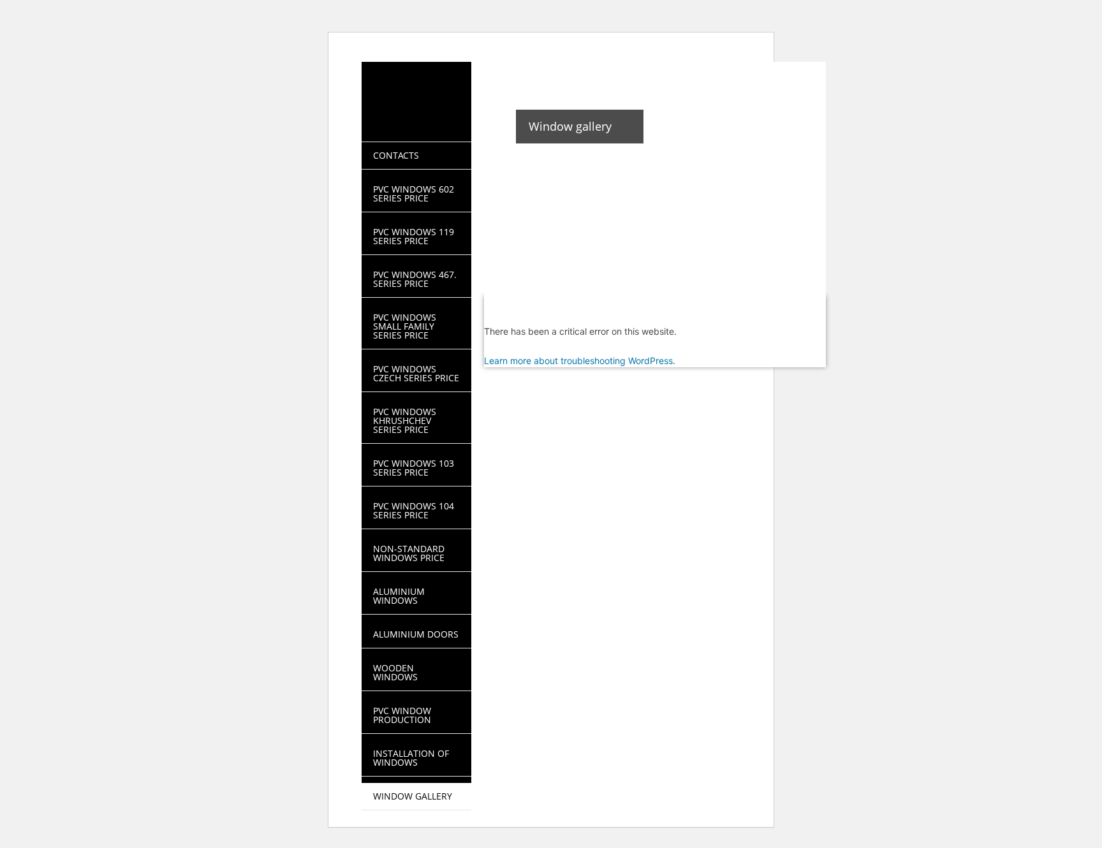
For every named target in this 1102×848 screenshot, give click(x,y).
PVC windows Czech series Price (416, 373)
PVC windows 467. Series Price (415, 278)
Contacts (396, 155)
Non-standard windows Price (408, 553)
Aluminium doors (416, 634)
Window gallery (412, 796)
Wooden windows (395, 672)
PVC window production (402, 715)
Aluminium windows (399, 595)
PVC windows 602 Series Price (413, 193)
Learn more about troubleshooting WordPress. (579, 360)
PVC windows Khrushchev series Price (404, 420)
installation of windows (411, 757)
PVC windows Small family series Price (404, 326)
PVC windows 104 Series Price (413, 510)
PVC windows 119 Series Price (413, 236)
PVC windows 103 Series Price (413, 467)
